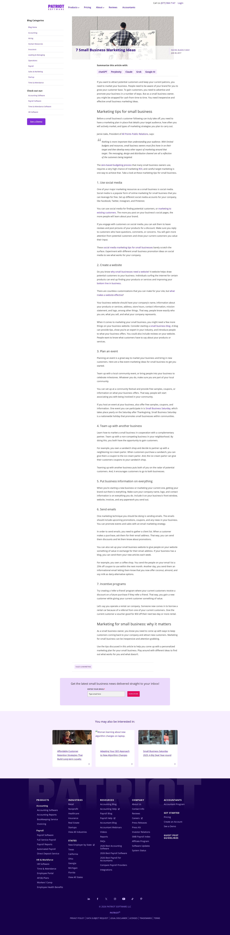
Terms (157, 918)
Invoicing (41, 823)
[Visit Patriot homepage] (56, 7)
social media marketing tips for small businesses (128, 247)
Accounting (32, 33)
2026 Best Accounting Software (111, 847)
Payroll (31, 66)
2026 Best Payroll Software (113, 853)
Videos (103, 831)
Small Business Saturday (158, 408)
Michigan (73, 867)
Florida (71, 872)
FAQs (102, 841)
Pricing (87, 7)
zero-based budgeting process (116, 165)
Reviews (113, 7)
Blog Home (32, 27)
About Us (136, 804)
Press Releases (139, 822)
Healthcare (73, 813)
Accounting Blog (108, 804)
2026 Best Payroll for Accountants (110, 859)
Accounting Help (108, 808)
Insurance (32, 49)
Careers (136, 818)
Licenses (133, 918)
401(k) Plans (43, 877)
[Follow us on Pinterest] (141, 898)
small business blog (160, 325)
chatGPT (103, 71)
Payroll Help (106, 818)
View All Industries (77, 831)
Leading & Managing (36, 55)
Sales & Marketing (35, 71)
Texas (71, 849)
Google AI (150, 71)
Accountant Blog (108, 822)
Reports (104, 836)
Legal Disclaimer (118, 918)
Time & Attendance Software (39, 106)
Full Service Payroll (46, 839)
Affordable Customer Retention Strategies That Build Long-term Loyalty (70, 755)
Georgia (72, 863)
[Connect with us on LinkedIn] (88, 898)
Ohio (70, 858)
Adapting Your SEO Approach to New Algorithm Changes (114, 753)
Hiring (30, 38)
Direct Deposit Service (48, 853)
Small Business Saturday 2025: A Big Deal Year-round (157, 753)
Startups (72, 827)
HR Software (33, 112)
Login (180, 3)
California (73, 854)
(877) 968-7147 (168, 3)
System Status (139, 850)
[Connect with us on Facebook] (97, 898)
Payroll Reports (44, 844)
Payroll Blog (106, 813)
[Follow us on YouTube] (123, 898)
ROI (140, 168)
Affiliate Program (140, 841)
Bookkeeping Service (47, 819)
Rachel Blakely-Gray (180, 50)
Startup (31, 77)
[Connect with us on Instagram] (115, 898)
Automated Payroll (46, 849)
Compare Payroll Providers (113, 865)
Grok (138, 71)
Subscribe (133, 694)
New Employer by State (80, 844)
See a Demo (36, 121)
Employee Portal (45, 873)
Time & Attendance (36, 82)
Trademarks (146, 918)
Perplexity (116, 71)
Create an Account (173, 821)
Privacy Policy (77, 918)
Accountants (128, 7)
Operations (32, 60)
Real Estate (73, 822)
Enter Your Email (96, 689)
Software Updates (141, 845)
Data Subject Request (97, 918)
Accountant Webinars (111, 827)
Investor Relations (141, 831)
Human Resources (35, 44)
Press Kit (136, 827)
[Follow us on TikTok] (132, 898)
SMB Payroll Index (141, 836)
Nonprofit (73, 808)
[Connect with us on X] (106, 898)
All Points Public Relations (135, 133)
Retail (71, 804)
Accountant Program (174, 804)
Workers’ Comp (44, 882)
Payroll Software (34, 101)
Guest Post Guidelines (171, 836)
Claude (128, 71)
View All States (75, 877)
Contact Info (138, 808)
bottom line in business (109, 283)
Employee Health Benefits (50, 887)
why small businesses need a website (130, 271)
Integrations (106, 869)
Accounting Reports (47, 814)
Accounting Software (36, 95)
